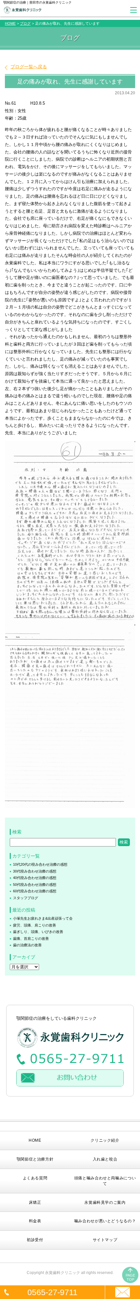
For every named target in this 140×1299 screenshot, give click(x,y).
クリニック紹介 (105, 1140)
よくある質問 (35, 1178)
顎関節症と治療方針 (35, 1159)
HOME (10, 23)
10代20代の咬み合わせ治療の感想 (40, 864)
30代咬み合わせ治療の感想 (34, 871)
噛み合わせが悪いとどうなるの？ (105, 1221)
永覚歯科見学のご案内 (104, 1202)
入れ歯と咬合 (105, 1159)
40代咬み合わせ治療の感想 (34, 878)
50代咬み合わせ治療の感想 (34, 884)
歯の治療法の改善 (27, 945)
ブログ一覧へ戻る (28, 66)
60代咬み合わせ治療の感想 (34, 891)
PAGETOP (130, 1277)
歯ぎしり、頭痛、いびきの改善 (38, 932)
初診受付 (35, 1240)
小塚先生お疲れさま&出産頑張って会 (43, 918)
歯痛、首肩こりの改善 (31, 938)
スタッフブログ (25, 898)
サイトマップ (105, 1240)
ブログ (25, 23)
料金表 (35, 1221)
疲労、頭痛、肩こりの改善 (34, 925)
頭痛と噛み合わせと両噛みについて (105, 1181)
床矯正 (35, 1202)
